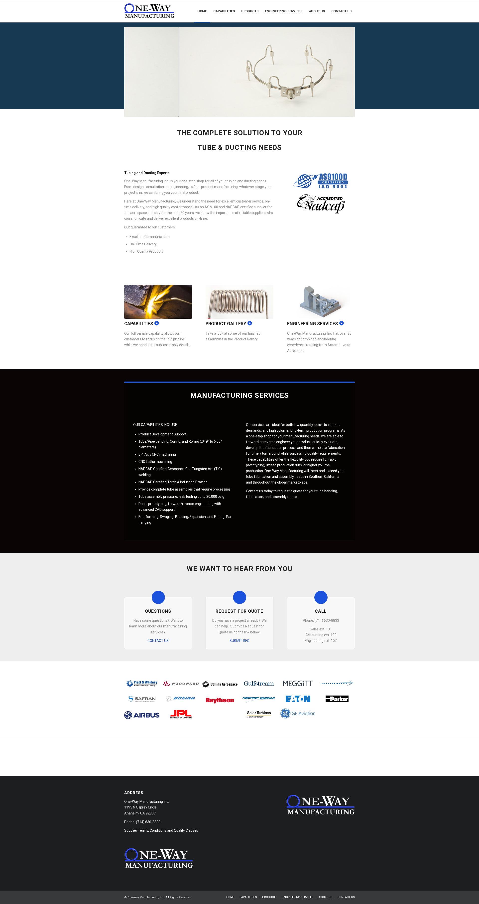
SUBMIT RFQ (239, 641)
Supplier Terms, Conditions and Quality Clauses (161, 830)
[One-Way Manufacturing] (149, 11)
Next (343, 71)
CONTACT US (158, 641)
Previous (135, 71)
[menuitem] (202, 11)
